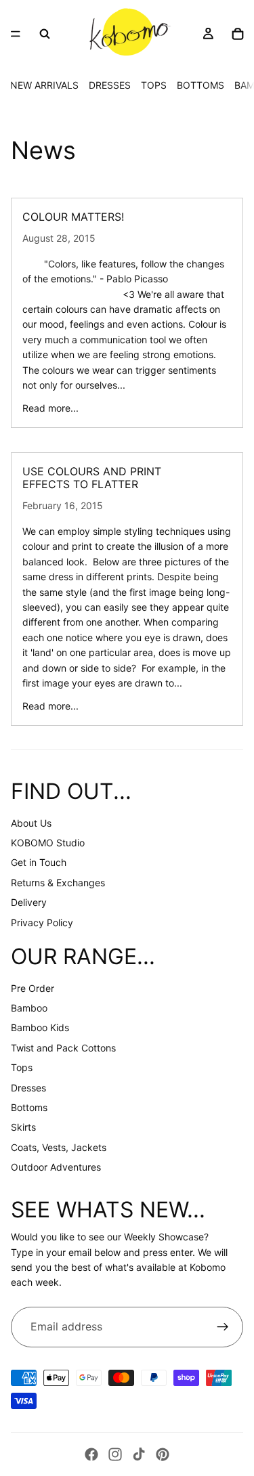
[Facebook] (91, 1454)
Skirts (23, 1127)
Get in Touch (38, 862)
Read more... (50, 408)
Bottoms (29, 1107)
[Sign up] (223, 1327)
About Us (31, 823)
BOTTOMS (200, 85)
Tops (22, 1067)
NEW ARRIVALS (44, 85)
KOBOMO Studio (48, 842)
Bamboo (29, 1008)
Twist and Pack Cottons (63, 1048)
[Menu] (15, 33)
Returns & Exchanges (58, 882)
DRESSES (110, 85)
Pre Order (32, 988)
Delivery (29, 902)
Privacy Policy (42, 922)
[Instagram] (115, 1454)
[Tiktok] (139, 1454)
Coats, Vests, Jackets (58, 1147)
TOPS (154, 85)
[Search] (45, 34)
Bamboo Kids (40, 1027)
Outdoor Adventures (56, 1167)
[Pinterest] (162, 1454)
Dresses (28, 1087)
